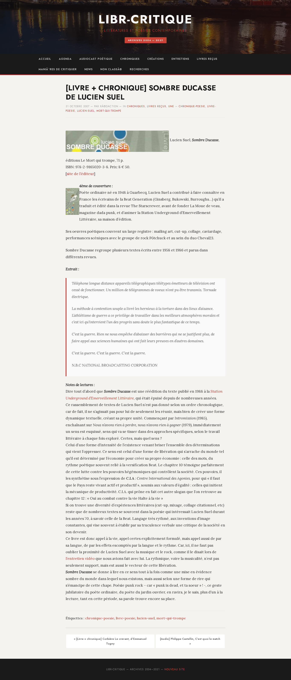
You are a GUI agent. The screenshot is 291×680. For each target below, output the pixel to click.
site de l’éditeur (80, 173)
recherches (139, 69)
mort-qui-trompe (109, 111)
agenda (65, 59)
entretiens (180, 59)
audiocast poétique (95, 59)
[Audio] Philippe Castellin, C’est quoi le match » (190, 641)
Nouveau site (174, 669)
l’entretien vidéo (80, 558)
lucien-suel (85, 111)
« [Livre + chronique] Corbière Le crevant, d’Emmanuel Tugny (110, 641)
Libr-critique (145, 19)
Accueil (45, 59)
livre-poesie (125, 618)
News (88, 69)
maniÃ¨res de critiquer (58, 69)
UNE (171, 106)
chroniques (130, 59)
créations (155, 59)
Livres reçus (207, 59)
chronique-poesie (192, 106)
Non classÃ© (111, 69)
